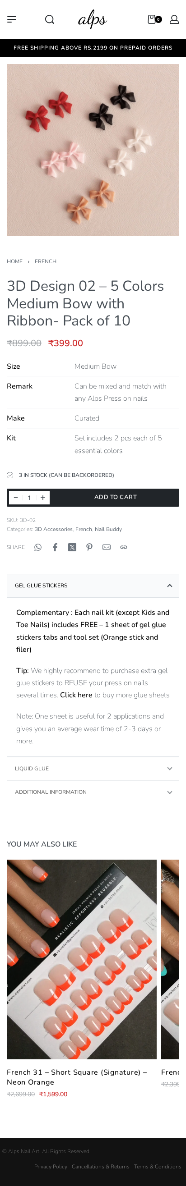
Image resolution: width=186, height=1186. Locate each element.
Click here (76, 695)
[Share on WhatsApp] (38, 547)
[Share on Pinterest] (89, 547)
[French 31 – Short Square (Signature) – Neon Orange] (82, 959)
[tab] (93, 585)
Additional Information (51, 792)
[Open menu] (12, 19)
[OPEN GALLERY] (93, 150)
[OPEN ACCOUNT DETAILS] (174, 19)
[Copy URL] (124, 547)
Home (15, 261)
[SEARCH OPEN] (50, 19)
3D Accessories (54, 529)
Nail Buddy (108, 529)
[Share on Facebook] (55, 547)
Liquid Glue (32, 768)
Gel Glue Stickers (41, 585)
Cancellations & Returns (101, 1166)
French (45, 261)
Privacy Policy (50, 1166)
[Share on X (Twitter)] (72, 547)
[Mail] (106, 547)
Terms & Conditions (157, 1166)
